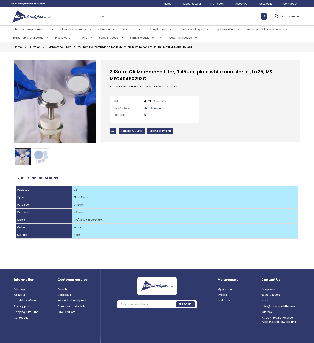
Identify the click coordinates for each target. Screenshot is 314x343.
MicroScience (152, 108)
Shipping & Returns (26, 312)
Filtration (104, 29)
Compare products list (72, 306)
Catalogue (265, 4)
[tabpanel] (157, 215)
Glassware (128, 29)
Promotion (217, 4)
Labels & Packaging (191, 29)
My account (225, 289)
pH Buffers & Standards (28, 38)
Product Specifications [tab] (37, 178)
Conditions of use (25, 300)
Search (62, 289)
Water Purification (180, 38)
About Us (241, 4)
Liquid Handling (225, 29)
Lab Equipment (157, 29)
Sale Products (66, 312)
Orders (222, 295)
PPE (84, 38)
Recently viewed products (74, 300)
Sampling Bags (108, 38)
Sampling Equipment (143, 38)
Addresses (224, 300)
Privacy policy (23, 306)
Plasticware (62, 38)
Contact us (21, 318)
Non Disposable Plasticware (264, 29)
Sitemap (19, 289)
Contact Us (290, 4)
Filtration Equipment (73, 29)
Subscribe (186, 304)
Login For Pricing (160, 131)
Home (168, 4)
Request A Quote (131, 131)
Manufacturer (192, 4)
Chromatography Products (30, 29)
